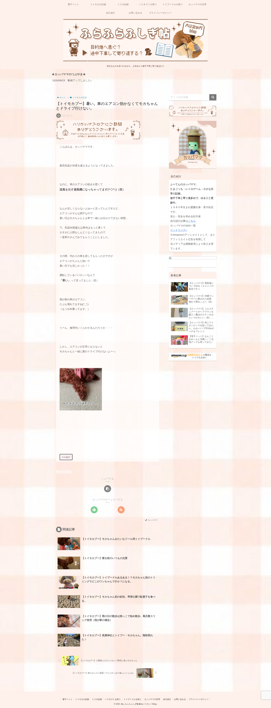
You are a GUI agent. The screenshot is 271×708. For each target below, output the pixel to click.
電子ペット (67, 699)
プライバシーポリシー (199, 699)
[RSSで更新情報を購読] (121, 509)
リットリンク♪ (178, 230)
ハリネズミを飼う (113, 699)
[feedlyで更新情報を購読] (94, 509)
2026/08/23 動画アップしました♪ (72, 80)
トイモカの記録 (65, 472)
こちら (192, 221)
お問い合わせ (180, 699)
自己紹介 (167, 699)
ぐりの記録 (97, 699)
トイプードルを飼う (132, 699)
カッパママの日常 (152, 699)
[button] (107, 488)
